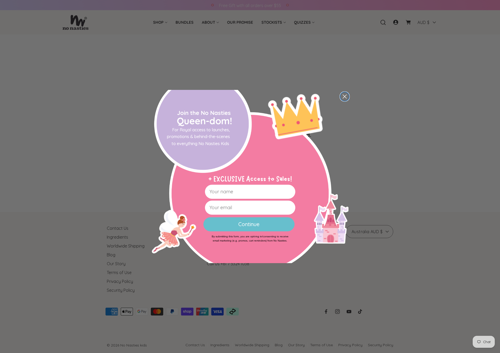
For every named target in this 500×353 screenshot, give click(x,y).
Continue (248, 224)
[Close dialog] (344, 96)
